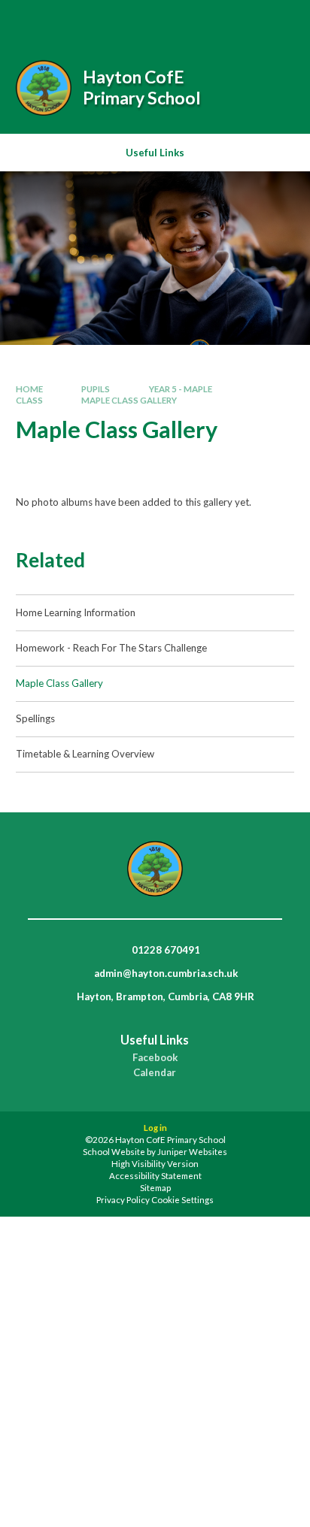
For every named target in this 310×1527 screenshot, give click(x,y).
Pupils (95, 389)
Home (29, 389)
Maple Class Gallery (129, 400)
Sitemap (155, 1188)
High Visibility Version (155, 1164)
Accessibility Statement (155, 1176)
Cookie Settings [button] (182, 1200)
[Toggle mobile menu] (279, 21)
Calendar (154, 1072)
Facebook (155, 1057)
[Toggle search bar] (202, 21)
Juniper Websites (192, 1152)
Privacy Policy (123, 1200)
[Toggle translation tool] (240, 21)
